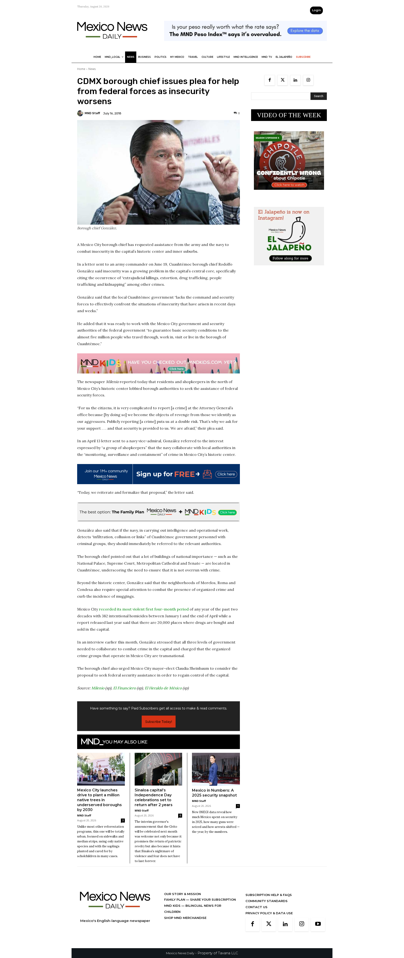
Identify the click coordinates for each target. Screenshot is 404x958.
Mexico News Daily (180, 953)
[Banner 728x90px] (158, 363)
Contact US (256, 907)
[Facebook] (269, 80)
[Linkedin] (295, 80)
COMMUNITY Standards (266, 901)
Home (81, 69)
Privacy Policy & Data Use (269, 913)
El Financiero (124, 688)
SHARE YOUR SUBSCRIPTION (212, 899)
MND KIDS (172, 905)
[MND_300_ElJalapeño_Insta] (289, 269)
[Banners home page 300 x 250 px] (289, 193)
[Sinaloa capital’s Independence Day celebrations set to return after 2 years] (158, 769)
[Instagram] (308, 80)
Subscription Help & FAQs (268, 895)
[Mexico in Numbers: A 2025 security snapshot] (216, 769)
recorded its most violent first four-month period (144, 609)
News (92, 69)
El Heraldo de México (163, 688)
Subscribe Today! (158, 722)
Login (316, 10)
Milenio (97, 688)
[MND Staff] (81, 113)
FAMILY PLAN (175, 899)
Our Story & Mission (182, 894)
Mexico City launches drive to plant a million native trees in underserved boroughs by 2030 (99, 800)
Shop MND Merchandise (185, 918)
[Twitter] (282, 80)
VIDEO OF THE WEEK (289, 115)
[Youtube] (318, 924)
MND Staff (92, 113)
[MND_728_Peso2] (245, 44)
